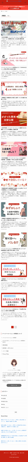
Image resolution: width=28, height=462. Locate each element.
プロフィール (14, 385)
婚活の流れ (5, 401)
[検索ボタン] (2, 2)
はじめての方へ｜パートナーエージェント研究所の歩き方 (14, 341)
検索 (16, 412)
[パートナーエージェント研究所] (14, 2)
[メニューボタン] (25, 2)
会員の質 (5, 395)
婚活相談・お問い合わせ (8, 348)
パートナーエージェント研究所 (9, 337)
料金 (4, 404)
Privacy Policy (6, 354)
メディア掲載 (5, 351)
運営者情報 (5, 345)
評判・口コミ (6, 407)
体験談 (4, 398)
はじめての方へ (14, 454)
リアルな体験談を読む (14, 8)
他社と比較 (22, 452)
